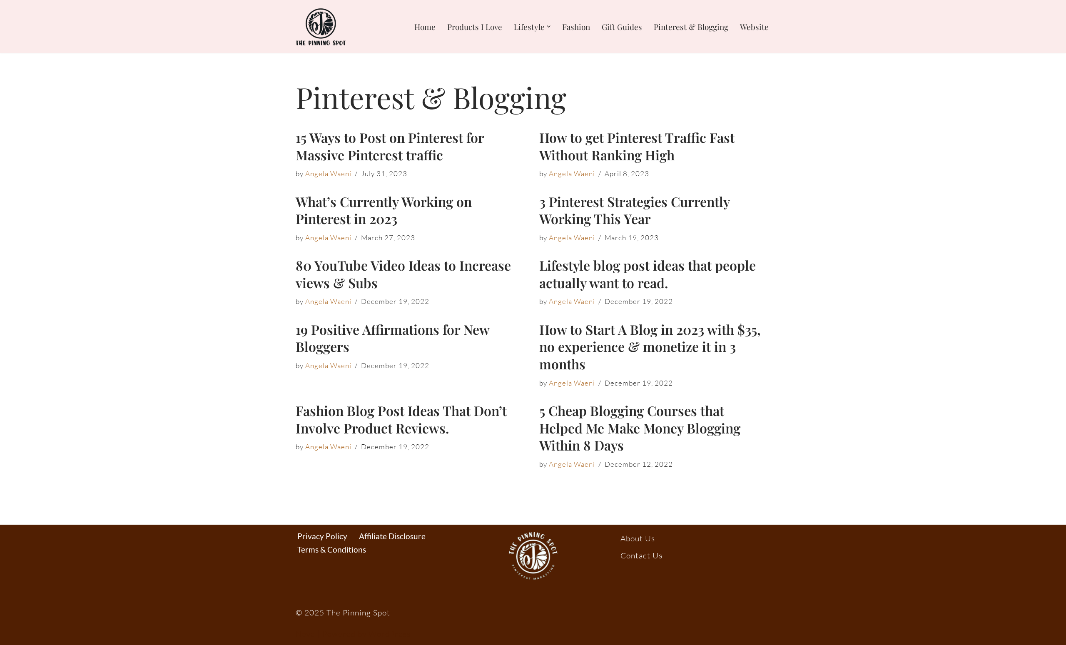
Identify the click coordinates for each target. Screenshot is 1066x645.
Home (425, 26)
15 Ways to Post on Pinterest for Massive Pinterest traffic (390, 146)
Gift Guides (622, 26)
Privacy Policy (322, 536)
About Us (637, 538)
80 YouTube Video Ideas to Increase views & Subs (403, 273)
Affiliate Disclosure (392, 536)
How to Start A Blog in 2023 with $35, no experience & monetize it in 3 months (650, 346)
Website (754, 26)
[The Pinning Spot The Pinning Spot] (323, 26)
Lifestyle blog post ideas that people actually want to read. (647, 273)
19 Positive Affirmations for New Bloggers (392, 338)
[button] (549, 27)
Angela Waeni (328, 173)
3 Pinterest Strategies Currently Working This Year (634, 210)
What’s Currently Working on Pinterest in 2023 (384, 210)
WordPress (390, 634)
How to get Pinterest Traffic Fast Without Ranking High (637, 146)
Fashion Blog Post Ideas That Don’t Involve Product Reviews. (401, 419)
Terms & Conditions (331, 549)
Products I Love (474, 26)
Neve (305, 634)
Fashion (576, 26)
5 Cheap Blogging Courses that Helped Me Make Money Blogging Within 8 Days (639, 427)
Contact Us (641, 555)
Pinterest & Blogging (691, 26)
